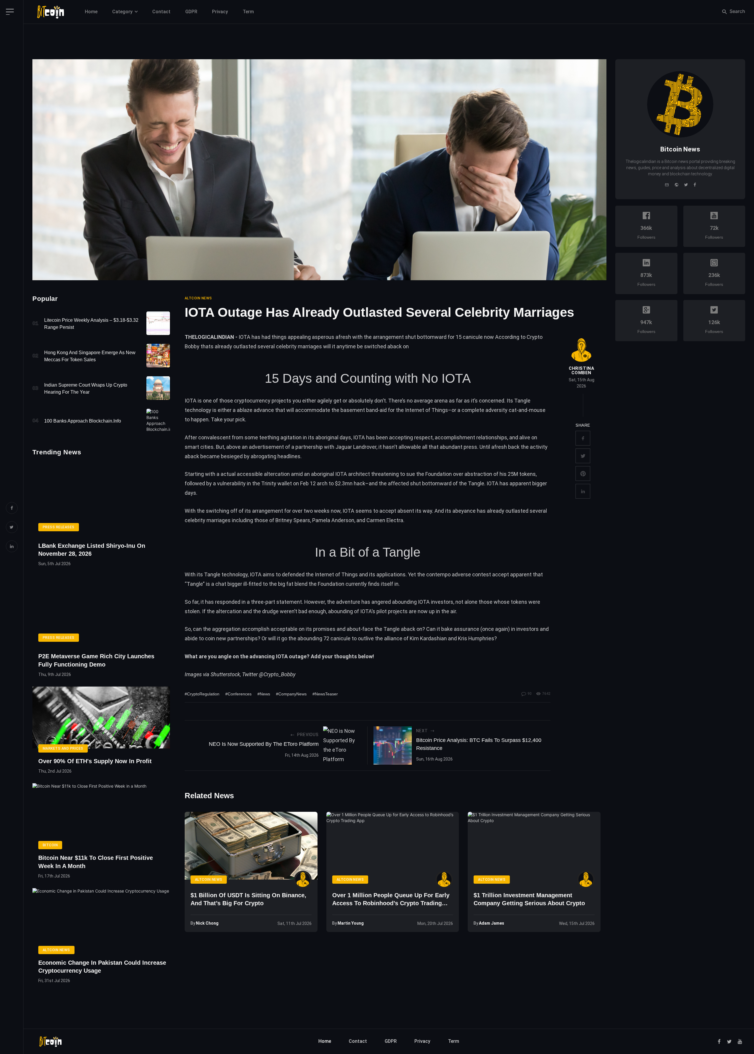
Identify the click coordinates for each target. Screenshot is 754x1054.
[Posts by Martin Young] (444, 879)
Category (122, 11)
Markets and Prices (63, 748)
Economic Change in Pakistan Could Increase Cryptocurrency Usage (102, 966)
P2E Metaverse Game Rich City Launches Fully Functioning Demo (96, 660)
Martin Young (351, 923)
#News (263, 694)
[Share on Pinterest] (583, 473)
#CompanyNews (291, 694)
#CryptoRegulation (202, 694)
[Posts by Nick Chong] (303, 879)
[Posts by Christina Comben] (581, 350)
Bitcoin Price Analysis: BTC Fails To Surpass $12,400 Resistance (478, 744)
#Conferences (238, 694)
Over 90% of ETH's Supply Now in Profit (95, 761)
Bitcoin (50, 845)
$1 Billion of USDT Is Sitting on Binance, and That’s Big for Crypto (248, 899)
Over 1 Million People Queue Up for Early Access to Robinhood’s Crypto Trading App (390, 900)
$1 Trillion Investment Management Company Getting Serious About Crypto (529, 899)
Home (91, 11)
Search (736, 11)
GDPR (191, 11)
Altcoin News (56, 950)
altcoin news (198, 298)
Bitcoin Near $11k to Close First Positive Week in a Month (95, 862)
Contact (161, 11)
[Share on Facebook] (583, 438)
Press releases (59, 527)
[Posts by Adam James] (586, 879)
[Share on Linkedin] (583, 491)
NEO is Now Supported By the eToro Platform (264, 744)
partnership (309, 447)
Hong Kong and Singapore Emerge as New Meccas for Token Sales (89, 356)
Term (248, 11)
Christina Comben (581, 370)
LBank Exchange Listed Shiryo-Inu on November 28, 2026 (91, 549)
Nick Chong (207, 923)
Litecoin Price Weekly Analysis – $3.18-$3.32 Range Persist (91, 324)
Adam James (491, 923)
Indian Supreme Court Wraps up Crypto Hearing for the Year (85, 388)
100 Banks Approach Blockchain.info (82, 420)
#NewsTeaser (325, 694)
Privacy (220, 11)
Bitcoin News (680, 149)
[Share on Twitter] (583, 455)
